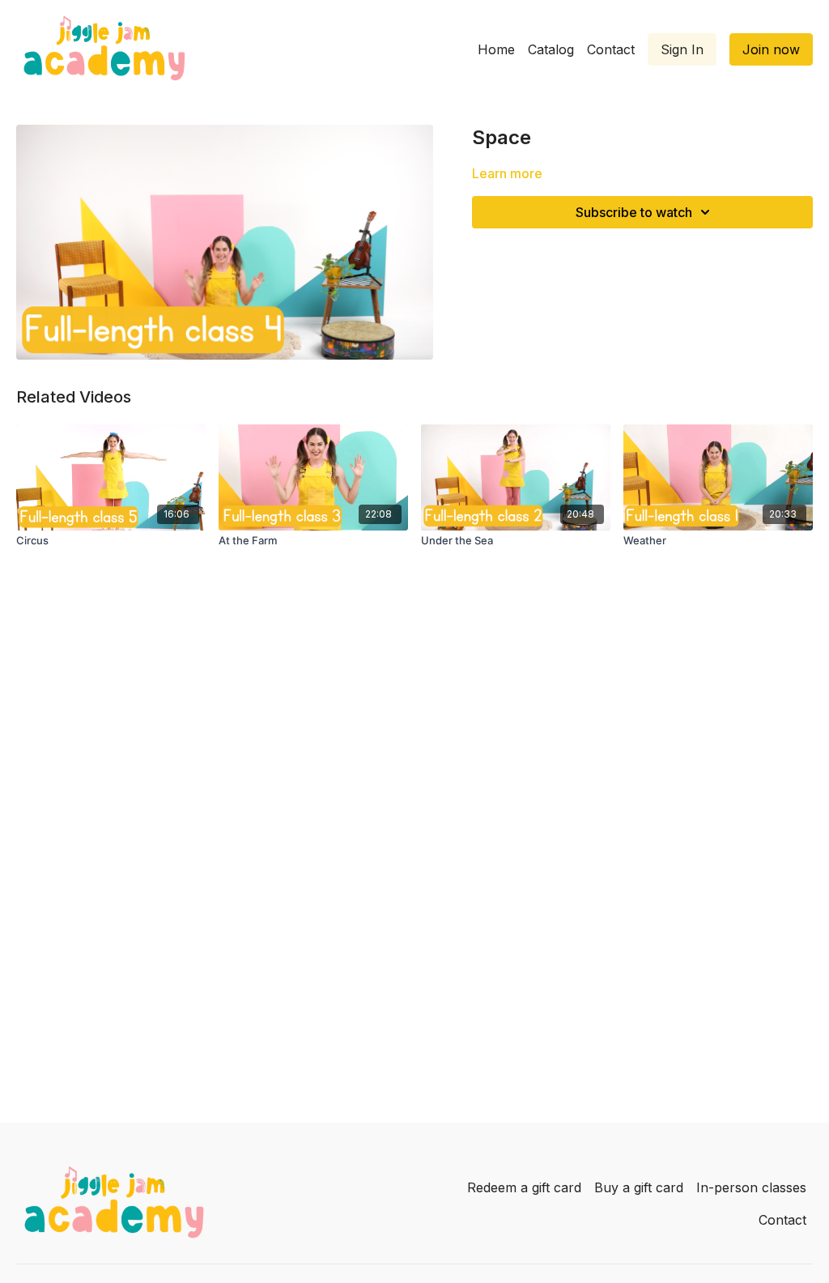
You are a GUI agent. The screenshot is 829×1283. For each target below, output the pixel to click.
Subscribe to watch (634, 212)
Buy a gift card (638, 1187)
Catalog (551, 49)
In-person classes (751, 1187)
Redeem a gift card (524, 1187)
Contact (611, 49)
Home (496, 49)
